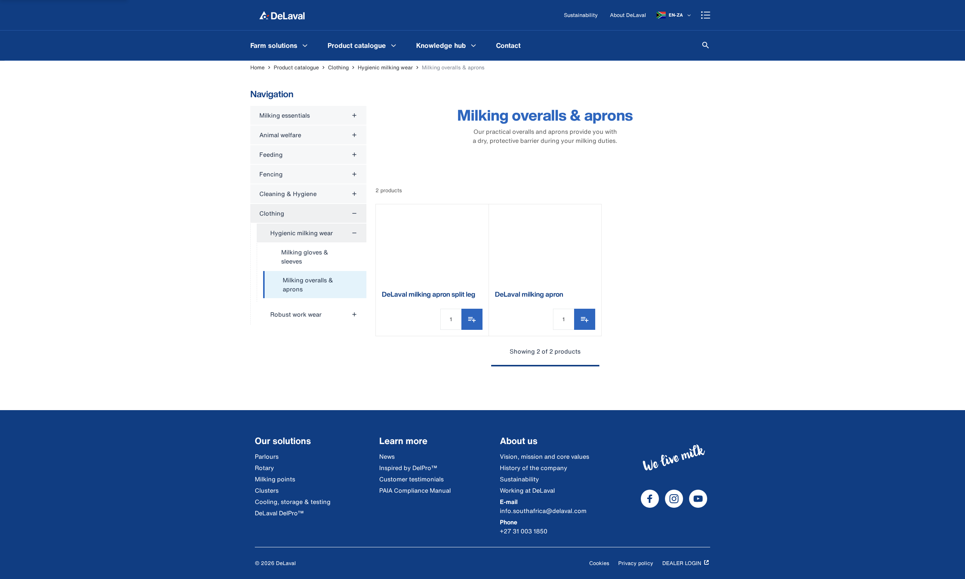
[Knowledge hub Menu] (473, 45)
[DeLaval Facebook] (650, 499)
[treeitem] (314, 285)
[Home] (282, 15)
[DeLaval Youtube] (698, 499)
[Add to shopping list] (471, 319)
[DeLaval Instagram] (674, 499)
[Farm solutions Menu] (304, 45)
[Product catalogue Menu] (393, 45)
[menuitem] (280, 45)
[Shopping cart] (706, 15)
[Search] (706, 45)
